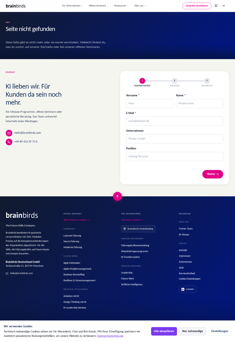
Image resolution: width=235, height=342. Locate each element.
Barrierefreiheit (187, 273)
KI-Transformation (130, 257)
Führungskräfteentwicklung (135, 245)
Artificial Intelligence (131, 284)
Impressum (184, 256)
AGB (181, 267)
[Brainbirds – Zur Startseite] (16, 6)
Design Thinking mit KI (75, 302)
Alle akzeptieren (164, 331)
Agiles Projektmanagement (77, 269)
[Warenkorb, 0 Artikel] (216, 5)
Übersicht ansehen (132, 220)
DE (224, 6)
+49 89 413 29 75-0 (26, 141)
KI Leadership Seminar (75, 307)
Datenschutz (185, 262)
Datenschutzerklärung (110, 336)
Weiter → (213, 174)
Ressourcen (120, 5)
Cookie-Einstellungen (189, 279)
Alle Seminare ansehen (77, 220)
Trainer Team (186, 228)
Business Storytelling (74, 274)
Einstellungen (219, 331)
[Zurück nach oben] (117, 196)
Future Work (127, 278)
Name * (181, 95)
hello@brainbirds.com (28, 132)
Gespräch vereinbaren (197, 6)
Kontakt (183, 250)
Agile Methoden (72, 263)
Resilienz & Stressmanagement (79, 280)
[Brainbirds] (22, 215)
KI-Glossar (184, 234)
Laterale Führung (72, 235)
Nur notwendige (192, 331)
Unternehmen (135, 130)
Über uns (138, 5)
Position (131, 148)
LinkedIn (190, 289)
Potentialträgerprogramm (134, 251)
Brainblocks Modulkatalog (140, 229)
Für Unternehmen (71, 5)
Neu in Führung (71, 241)
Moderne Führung (73, 247)
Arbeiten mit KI (71, 296)
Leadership (126, 272)
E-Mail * (131, 113)
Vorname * (133, 95)
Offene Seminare (97, 5)
